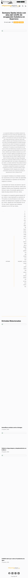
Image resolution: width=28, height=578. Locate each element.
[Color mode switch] (19, 6)
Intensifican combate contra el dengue (12, 427)
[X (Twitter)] (12, 573)
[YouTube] (19, 573)
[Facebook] (9, 573)
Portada (16, 22)
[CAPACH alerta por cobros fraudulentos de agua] (14, 505)
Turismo (21, 22)
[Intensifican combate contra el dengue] (14, 374)
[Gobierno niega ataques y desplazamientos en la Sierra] (14, 439)
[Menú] (25, 6)
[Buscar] (22, 6)
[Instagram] (15, 573)
